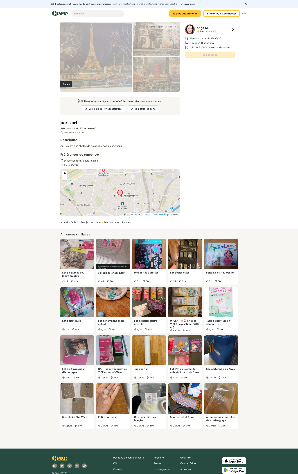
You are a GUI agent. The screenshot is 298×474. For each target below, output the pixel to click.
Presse (157, 463)
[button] (64, 173)
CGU (116, 463)
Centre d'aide (188, 463)
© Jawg (145, 214)
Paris (73, 222)
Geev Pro (185, 457)
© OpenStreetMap (160, 214)
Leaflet (136, 214)
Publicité (159, 457)
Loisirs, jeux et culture (90, 222)
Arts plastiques (112, 222)
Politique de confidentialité (128, 457)
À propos (185, 469)
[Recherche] (120, 13)
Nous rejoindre (162, 469)
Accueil (64, 222)
